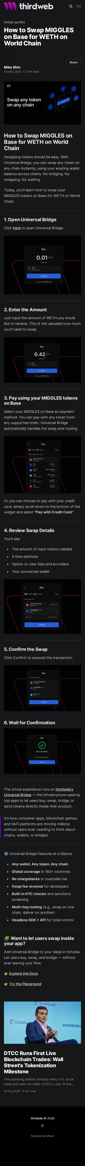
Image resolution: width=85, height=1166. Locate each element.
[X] (42, 1125)
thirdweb (37, 1118)
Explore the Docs (23, 973)
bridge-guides (14, 22)
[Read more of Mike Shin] (9, 56)
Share (73, 62)
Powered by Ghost (42, 1135)
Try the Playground (25, 984)
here (17, 228)
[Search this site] (71, 6)
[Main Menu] (79, 6)
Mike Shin (12, 67)
